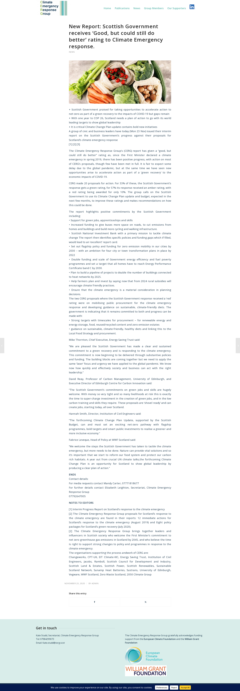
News (72, 51)
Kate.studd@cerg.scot (53, 642)
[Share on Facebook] (94, 602)
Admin (95, 583)
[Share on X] (145, 602)
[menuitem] (107, 8)
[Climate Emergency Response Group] (54, 8)
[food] (120, 82)
